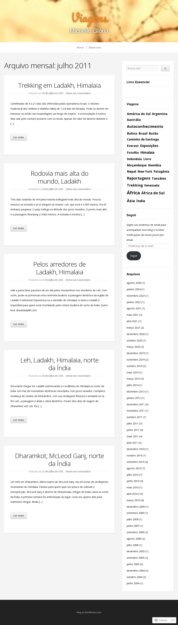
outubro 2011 (134, 417)
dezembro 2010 (136, 449)
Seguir (131, 215)
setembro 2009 (135, 513)
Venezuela (151, 185)
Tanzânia (159, 178)
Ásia (131, 200)
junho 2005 (133, 564)
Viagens (89, 17)
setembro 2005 (135, 557)
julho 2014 (132, 385)
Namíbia (154, 165)
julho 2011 (132, 423)
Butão (153, 133)
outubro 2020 (134, 340)
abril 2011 (132, 442)
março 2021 (133, 327)
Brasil (143, 133)
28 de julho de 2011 (52, 189)
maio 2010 (133, 487)
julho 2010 (132, 474)
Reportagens (138, 178)
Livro (147, 159)
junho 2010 (133, 481)
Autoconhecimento (145, 126)
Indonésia (134, 159)
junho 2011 (133, 430)
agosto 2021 (134, 308)
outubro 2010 (134, 455)
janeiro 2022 (134, 302)
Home (80, 47)
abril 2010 (132, 493)
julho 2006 (132, 545)
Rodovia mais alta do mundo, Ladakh (59, 177)
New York (144, 171)
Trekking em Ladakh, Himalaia (59, 85)
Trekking (135, 185)
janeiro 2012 (134, 398)
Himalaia (147, 152)
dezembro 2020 (136, 334)
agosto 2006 (134, 538)
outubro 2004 (134, 577)
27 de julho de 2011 (52, 280)
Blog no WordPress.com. (89, 612)
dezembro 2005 (136, 551)
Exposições (149, 145)
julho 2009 (132, 519)
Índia (140, 200)
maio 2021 (133, 314)
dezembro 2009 (136, 506)
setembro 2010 (135, 461)
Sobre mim (95, 47)
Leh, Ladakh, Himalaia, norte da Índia (59, 363)
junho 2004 (133, 583)
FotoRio (133, 152)
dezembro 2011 (136, 404)
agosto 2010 (134, 468)
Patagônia (161, 171)
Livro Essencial (138, 82)
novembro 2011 (136, 410)
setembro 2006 (135, 532)
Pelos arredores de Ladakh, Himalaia (59, 268)
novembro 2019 (136, 359)
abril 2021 (132, 321)
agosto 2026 (134, 282)
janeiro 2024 (134, 289)
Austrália (134, 120)
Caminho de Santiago (143, 139)
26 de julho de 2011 (52, 375)
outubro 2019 (134, 366)
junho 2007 (133, 525)
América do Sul (139, 113)
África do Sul (153, 193)
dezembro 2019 (136, 353)
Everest (133, 146)
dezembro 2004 (136, 570)
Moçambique (137, 165)
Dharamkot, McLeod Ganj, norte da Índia (59, 459)
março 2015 (133, 378)
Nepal (131, 171)
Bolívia (132, 133)
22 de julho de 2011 (52, 471)
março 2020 (133, 346)
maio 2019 (133, 372)
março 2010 (133, 500)
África (133, 193)
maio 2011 (133, 436)
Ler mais (18, 137)
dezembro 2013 (136, 391)
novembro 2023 (136, 295)
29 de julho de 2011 (52, 93)
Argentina (159, 114)
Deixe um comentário (78, 93)
